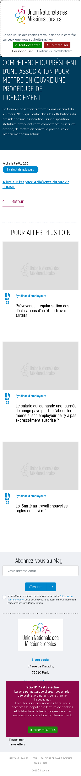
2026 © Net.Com (40, 770)
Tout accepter (29, 45)
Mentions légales (18, 758)
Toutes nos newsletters (17, 742)
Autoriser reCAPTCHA (42, 730)
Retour (17, 201)
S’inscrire (35, 586)
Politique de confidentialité (56, 758)
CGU (35, 758)
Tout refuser (58, 45)
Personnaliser (22, 51)
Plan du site (40, 763)
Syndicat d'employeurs (20, 169)
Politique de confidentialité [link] (54, 51)
